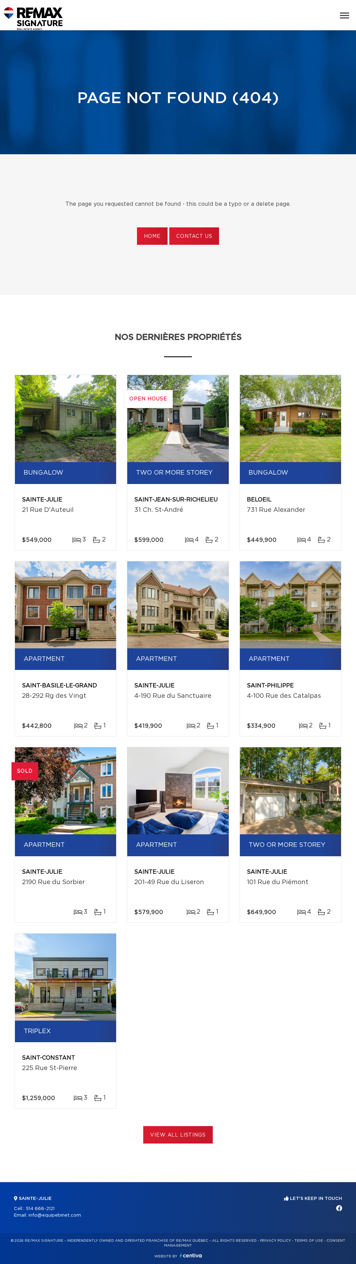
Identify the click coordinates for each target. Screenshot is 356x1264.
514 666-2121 (40, 1209)
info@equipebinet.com (55, 1215)
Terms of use (308, 1240)
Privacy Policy (275, 1240)
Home (152, 236)
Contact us (194, 236)
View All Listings (177, 1135)
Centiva (191, 1255)
